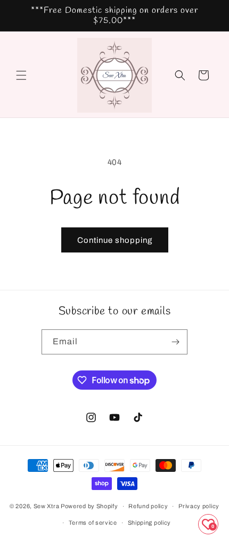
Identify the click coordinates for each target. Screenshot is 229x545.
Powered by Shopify (89, 506)
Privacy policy (198, 506)
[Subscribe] (175, 341)
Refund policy (148, 506)
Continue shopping (114, 240)
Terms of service (93, 522)
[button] (21, 75)
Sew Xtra (47, 506)
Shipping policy (149, 522)
